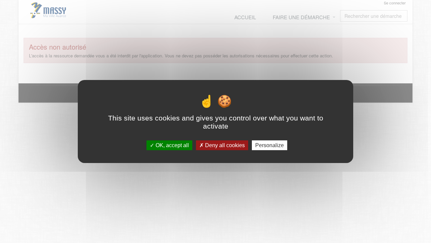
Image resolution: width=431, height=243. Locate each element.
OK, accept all (171, 145)
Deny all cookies (224, 145)
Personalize (269, 145)
